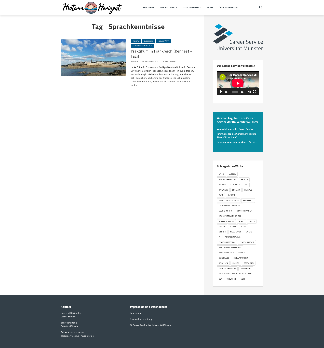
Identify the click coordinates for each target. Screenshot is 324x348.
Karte (210, 7)
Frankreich (148, 41)
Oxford (249, 232)
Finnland (231, 195)
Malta (243, 227)
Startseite (148, 7)
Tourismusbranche (227, 269)
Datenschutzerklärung (141, 319)
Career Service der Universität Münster (152, 325)
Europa (136, 41)
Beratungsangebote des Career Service (237, 142)
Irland (241, 221)
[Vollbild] (254, 91)
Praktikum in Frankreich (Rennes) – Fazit (162, 54)
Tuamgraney (245, 269)
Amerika (232, 174)
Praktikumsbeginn (227, 242)
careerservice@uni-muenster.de (77, 336)
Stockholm (249, 263)
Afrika (221, 174)
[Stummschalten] (249, 91)
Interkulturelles (226, 221)
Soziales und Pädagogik (142, 46)
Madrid (233, 227)
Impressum (135, 313)
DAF (246, 185)
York (243, 279)
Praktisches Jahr (226, 253)
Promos (241, 253)
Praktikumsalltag (232, 237)
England (236, 190)
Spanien (235, 263)
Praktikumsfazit (247, 242)
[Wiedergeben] (221, 91)
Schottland (224, 258)
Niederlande (235, 232)
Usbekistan (231, 279)
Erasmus (248, 190)
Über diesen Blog (228, 7)
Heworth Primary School (230, 216)
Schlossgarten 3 (69, 323)
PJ (219, 237)
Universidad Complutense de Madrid (235, 274)
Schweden (223, 263)
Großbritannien (244, 211)
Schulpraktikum (241, 258)
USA (220, 279)
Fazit (221, 195)
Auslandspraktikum (227, 180)
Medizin (222, 232)
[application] (238, 83)
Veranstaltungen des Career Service (235, 129)
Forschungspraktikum (229, 201)
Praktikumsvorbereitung (230, 248)
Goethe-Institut (226, 211)
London (222, 227)
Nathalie (134, 62)
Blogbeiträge (167, 7)
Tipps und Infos (191, 7)
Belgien (244, 180)
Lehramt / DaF (163, 41)
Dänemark (223, 190)
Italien (252, 221)
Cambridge (235, 185)
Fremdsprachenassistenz (230, 206)
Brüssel (222, 185)
